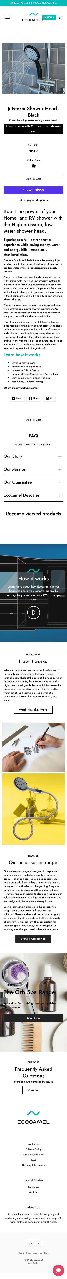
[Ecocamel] (33, 17)
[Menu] (7, 17)
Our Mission (15, 469)
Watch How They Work (33, 710)
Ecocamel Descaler (21, 495)
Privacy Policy (33, 1149)
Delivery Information (33, 1165)
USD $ (31, 1243)
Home (21, 1253)
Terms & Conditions (33, 1154)
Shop (28, 1253)
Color (33, 160)
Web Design (33, 1263)
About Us (33, 1207)
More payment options (33, 200)
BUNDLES (49, 17)
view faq (33, 1090)
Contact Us (33, 1144)
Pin (51, 398)
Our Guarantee (18, 482)
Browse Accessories (33, 939)
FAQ (33, 1160)
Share (36, 398)
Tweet (19, 398)
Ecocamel (38, 1259)
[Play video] (33, 612)
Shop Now (33, 1018)
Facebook (33, 1187)
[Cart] (60, 17)
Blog (46, 1253)
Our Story (13, 456)
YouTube (33, 1192)
